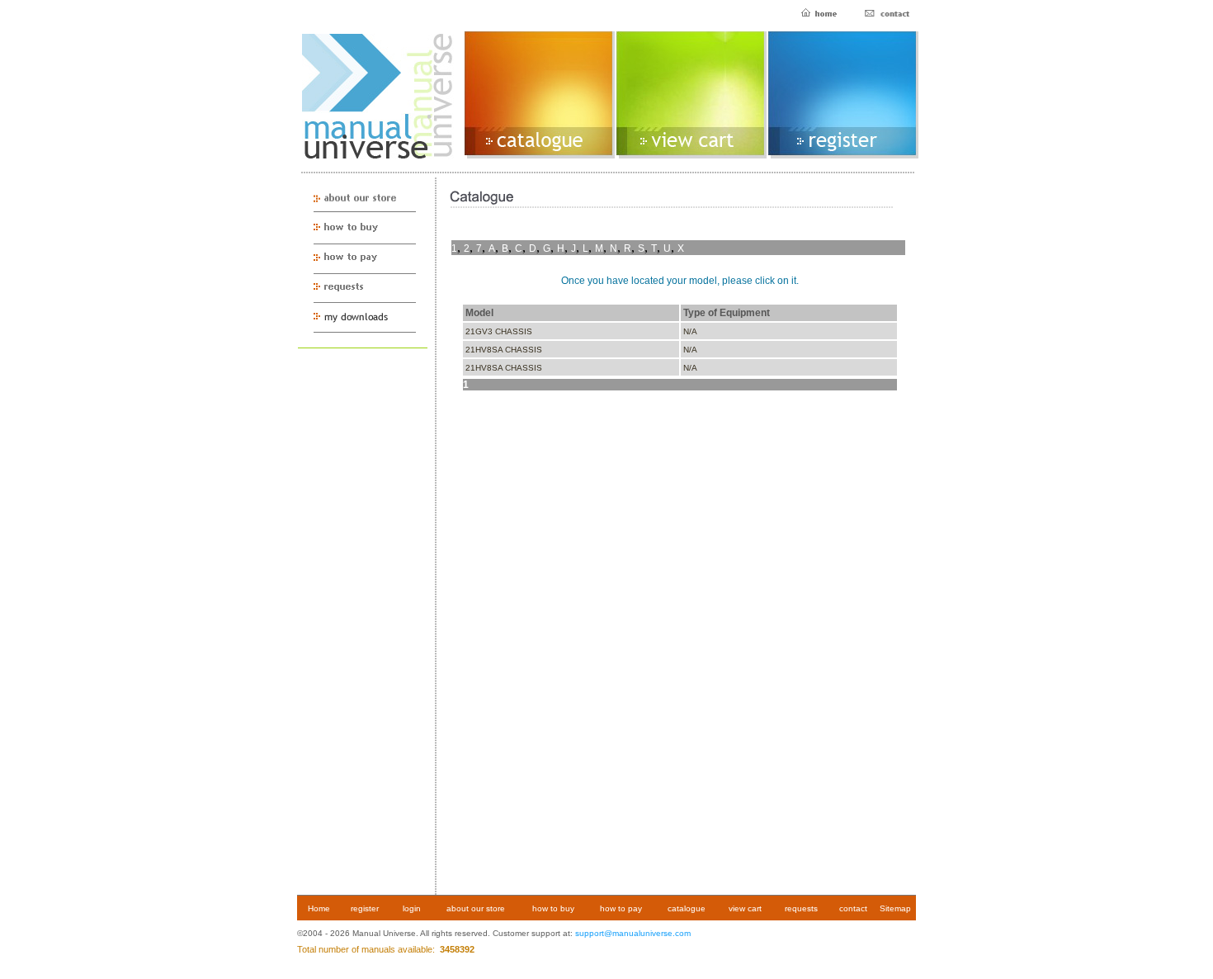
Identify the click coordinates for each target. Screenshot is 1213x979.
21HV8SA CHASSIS (503, 349)
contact (853, 908)
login (412, 908)
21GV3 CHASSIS (498, 331)
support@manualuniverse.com (633, 933)
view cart (745, 908)
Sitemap (895, 908)
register (365, 908)
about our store (475, 908)
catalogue (687, 908)
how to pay (621, 908)
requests (801, 908)
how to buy (553, 908)
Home (319, 908)
